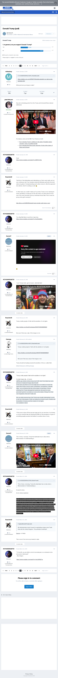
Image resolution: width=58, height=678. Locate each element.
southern (31, 143)
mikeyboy (8, 71)
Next (36, 65)
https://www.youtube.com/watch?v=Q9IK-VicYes (29, 160)
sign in (7, 57)
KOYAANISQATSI (8, 154)
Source (18, 533)
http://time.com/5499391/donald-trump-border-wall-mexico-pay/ (33, 203)
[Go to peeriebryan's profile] (8, 105)
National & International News (25, 34)
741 (9, 249)
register (12, 57)
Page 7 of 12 (45, 65)
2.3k (9, 168)
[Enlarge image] (36, 186)
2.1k (9, 352)
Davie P (11, 33)
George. (8, 339)
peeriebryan (9, 99)
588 (9, 84)
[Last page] (39, 66)
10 (27, 65)
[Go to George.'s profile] (8, 344)
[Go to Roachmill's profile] (8, 182)
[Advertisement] (29, 20)
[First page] (3, 66)
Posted (21, 71)
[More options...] (54, 72)
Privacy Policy (29, 674)
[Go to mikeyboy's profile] (8, 76)
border (35, 143)
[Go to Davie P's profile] (4, 33)
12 (32, 65)
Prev (6, 65)
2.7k (9, 112)
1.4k (9, 190)
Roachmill (8, 177)
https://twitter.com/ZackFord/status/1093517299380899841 (31, 327)
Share (41, 33)
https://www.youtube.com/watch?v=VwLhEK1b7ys (30, 559)
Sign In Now (29, 586)
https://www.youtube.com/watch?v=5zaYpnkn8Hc (29, 219)
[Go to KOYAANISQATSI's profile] (8, 160)
